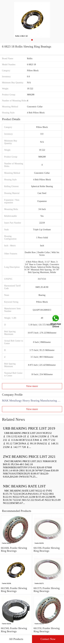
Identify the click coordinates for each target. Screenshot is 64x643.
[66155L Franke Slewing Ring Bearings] (48, 625)
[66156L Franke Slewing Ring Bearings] (16, 625)
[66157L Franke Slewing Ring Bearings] (48, 585)
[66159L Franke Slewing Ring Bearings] (48, 544)
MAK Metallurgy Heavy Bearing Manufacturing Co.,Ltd (33, 400)
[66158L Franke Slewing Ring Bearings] (16, 585)
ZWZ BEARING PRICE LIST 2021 (29, 457)
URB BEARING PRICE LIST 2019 (29, 428)
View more (32, 386)
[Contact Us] (56, 321)
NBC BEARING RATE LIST (24, 486)
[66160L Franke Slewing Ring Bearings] (16, 544)
